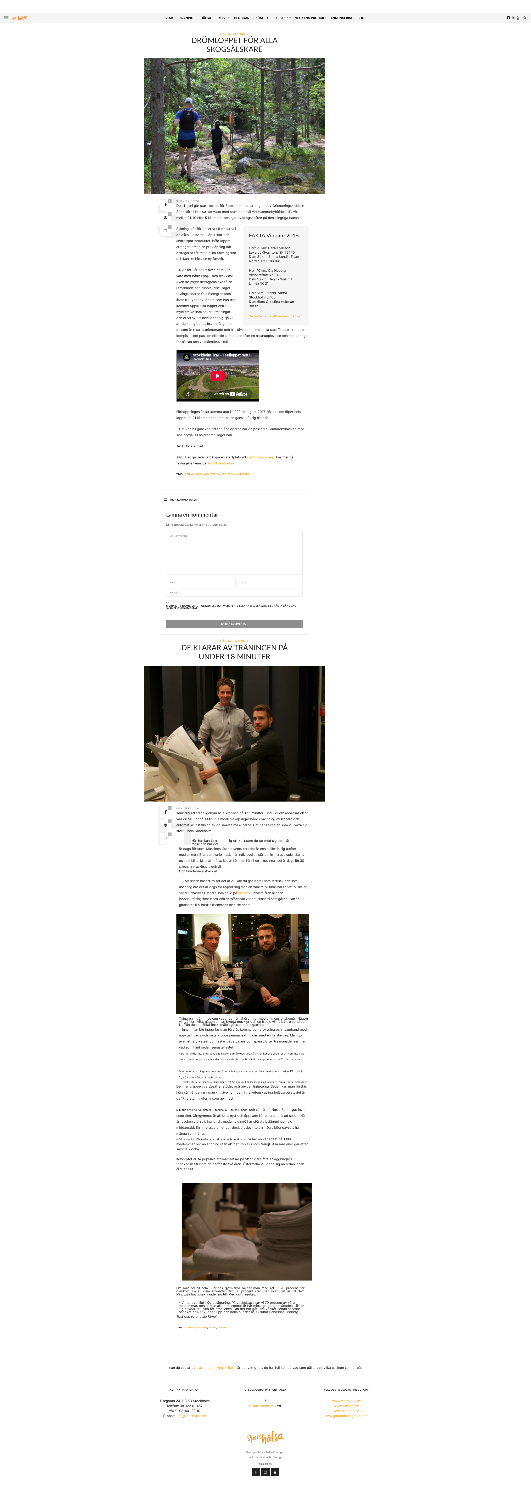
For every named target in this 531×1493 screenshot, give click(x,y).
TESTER (282, 18)
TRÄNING (186, 18)
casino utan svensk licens (216, 1367)
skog (205, 474)
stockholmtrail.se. (221, 463)
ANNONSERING (341, 18)
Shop (362, 18)
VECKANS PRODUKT (310, 18)
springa (215, 474)
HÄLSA (206, 18)
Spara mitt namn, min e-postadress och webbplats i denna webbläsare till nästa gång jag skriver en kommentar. (231, 607)
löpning (189, 474)
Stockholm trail (238, 474)
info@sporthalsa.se (191, 1416)
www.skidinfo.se (346, 1411)
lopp (198, 474)
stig (223, 474)
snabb (212, 1327)
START (170, 18)
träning (222, 1327)
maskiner (189, 1327)
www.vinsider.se (346, 1406)
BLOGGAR (241, 18)
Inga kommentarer (183, 499)
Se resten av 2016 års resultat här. (275, 316)
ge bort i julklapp (260, 457)
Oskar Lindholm (261, 1406)
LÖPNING (240, 34)
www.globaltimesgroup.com (346, 1416)
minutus (202, 1327)
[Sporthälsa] (19, 18)
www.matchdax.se (346, 1401)
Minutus (244, 893)
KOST (222, 18)
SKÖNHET (260, 18)
